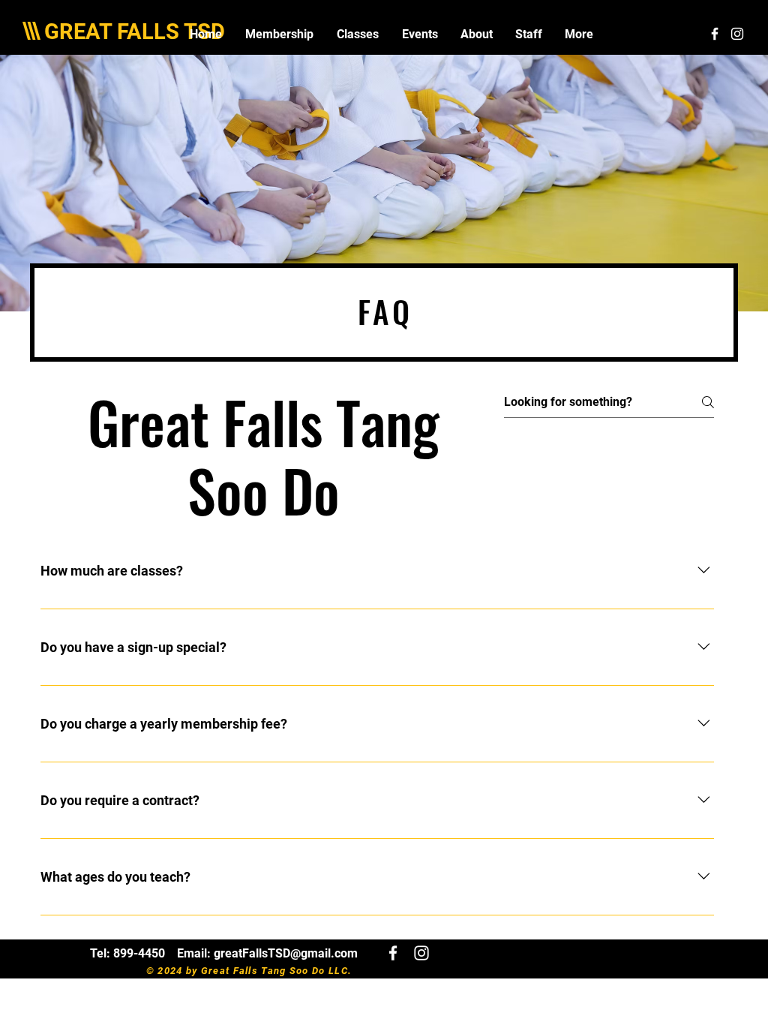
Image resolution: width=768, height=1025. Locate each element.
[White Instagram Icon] (737, 34)
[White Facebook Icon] (714, 34)
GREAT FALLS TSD (134, 31)
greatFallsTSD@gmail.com (286, 953)
